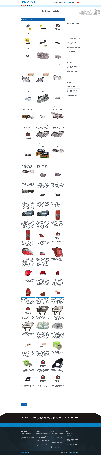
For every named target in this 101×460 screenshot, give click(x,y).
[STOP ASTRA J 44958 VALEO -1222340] (57, 235)
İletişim (73, 2)
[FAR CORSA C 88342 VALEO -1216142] (42, 98)
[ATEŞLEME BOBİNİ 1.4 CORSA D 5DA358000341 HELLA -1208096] (42, 42)
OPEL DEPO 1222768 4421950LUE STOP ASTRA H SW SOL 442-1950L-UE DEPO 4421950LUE (57, 259)
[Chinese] (25, 5)
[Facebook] (77, 6)
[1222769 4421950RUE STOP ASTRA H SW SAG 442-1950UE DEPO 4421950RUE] (28, 273)
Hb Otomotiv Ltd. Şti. (43, 452)
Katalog (74, 452)
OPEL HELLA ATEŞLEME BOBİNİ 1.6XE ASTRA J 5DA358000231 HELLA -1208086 (28, 49)
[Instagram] (79, 6)
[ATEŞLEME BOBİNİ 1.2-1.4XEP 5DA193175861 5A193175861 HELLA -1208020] (57, 27)
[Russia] (34, 5)
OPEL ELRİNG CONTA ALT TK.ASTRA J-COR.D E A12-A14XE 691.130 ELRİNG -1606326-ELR (42, 386)
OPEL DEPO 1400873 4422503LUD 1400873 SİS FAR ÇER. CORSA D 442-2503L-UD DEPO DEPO (57, 370)
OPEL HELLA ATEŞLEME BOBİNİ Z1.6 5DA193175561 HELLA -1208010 (28, 34)
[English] (23, 5)
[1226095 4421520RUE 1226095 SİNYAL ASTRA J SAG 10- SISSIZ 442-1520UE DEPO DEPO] (42, 310)
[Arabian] (31, 5)
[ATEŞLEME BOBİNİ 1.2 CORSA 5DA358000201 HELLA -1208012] (42, 27)
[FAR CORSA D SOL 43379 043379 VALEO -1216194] (28, 135)
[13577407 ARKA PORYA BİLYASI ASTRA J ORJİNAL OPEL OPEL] (42, 363)
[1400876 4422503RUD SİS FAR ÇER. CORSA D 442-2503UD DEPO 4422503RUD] (28, 378)
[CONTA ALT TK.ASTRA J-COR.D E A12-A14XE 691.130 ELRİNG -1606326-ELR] (42, 378)
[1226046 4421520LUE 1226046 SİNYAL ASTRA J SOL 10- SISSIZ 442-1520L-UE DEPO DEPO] (28, 310)
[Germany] (27, 5)
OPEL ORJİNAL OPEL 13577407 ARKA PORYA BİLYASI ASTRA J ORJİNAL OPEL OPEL (43, 370)
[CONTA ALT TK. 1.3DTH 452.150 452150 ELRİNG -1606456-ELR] (57, 378)
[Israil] (29, 5)
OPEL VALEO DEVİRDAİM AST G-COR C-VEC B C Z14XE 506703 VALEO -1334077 (58, 352)
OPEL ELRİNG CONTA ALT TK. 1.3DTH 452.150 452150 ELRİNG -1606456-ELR (58, 386)
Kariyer (77, 2)
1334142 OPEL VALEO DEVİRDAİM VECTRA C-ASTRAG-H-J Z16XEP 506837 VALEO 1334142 (28, 370)
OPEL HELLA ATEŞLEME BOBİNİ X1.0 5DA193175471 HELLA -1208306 (57, 49)
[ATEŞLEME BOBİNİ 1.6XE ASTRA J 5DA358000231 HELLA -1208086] (28, 42)
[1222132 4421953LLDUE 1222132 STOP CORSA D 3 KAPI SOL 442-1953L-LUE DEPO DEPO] (42, 235)
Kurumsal (61, 2)
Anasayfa (56, 2)
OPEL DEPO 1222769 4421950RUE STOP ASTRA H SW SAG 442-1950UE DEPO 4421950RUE (28, 280)
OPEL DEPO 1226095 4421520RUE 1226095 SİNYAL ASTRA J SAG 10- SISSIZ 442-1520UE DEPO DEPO (42, 317)
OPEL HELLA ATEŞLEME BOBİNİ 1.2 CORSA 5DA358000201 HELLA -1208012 (42, 34)
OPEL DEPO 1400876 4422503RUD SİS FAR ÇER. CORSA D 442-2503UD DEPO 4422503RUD (28, 386)
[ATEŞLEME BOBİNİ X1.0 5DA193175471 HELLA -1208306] (57, 42)
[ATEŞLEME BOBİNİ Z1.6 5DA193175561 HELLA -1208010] (28, 27)
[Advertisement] (43, 395)
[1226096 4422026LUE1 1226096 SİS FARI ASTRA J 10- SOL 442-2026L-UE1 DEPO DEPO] (57, 310)
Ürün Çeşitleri (67, 2)
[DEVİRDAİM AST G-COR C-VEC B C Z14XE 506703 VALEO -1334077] (57, 345)
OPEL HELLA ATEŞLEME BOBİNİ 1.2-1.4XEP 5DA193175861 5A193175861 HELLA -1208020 (57, 34)
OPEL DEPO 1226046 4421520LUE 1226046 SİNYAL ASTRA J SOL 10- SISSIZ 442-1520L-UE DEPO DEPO (28, 317)
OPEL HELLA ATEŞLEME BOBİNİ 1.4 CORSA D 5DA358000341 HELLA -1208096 (42, 49)
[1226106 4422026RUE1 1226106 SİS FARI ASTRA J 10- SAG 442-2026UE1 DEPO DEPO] (28, 326)
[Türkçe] (21, 5)
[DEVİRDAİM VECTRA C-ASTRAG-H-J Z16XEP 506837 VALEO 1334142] (28, 363)
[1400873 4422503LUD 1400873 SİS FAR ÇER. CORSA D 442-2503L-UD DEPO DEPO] (57, 363)
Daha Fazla (24, 404)
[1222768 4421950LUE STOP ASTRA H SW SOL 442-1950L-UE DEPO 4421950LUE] (57, 252)
